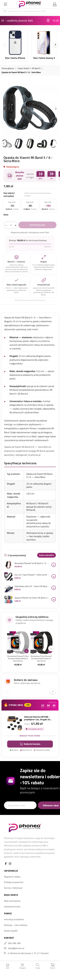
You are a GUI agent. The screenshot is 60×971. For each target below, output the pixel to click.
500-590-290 (14, 943)
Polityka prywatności (14, 882)
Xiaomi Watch (23, 68)
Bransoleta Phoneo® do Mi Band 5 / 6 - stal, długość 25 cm (32, 563)
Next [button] (55, 108)
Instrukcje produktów (14, 919)
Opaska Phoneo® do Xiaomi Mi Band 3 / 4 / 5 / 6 (32, 597)
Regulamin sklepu (12, 876)
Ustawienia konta (12, 906)
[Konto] (54, 4)
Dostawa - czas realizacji (15, 925)
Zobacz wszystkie (46, 555)
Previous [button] (4, 108)
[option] (30, 109)
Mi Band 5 (36, 68)
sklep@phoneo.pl (16, 948)
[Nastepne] (55, 44)
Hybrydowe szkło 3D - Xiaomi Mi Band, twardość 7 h (32, 586)
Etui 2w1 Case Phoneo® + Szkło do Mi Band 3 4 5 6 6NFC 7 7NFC (32, 574)
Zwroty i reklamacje (13, 887)
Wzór (6, 214)
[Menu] (5, 4)
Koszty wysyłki (11, 930)
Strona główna (8, 68)
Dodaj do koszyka (32, 744)
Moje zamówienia (12, 900)
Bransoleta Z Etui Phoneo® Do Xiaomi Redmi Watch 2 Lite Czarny (41, 658)
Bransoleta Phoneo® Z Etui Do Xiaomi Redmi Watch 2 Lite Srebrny (17, 658)
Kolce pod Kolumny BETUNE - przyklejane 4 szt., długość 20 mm (37, 718)
